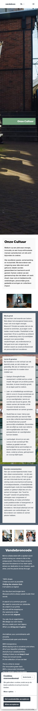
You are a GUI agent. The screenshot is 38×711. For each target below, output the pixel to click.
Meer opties (8, 692)
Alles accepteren (12, 704)
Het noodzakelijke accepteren (17, 699)
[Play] (19, 300)
